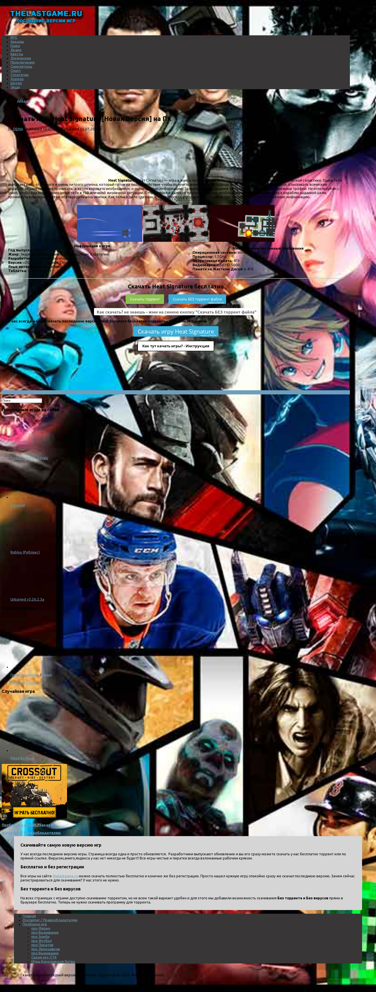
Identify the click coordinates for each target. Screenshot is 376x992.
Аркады (17, 41)
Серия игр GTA (44, 957)
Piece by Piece (22, 758)
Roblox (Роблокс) (25, 552)
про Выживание (45, 932)
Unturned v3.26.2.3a (27, 599)
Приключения (22, 62)
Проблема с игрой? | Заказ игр (29, 825)
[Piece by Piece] (67, 750)
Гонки (15, 46)
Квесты (16, 54)
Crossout (17, 505)
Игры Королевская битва (53, 961)
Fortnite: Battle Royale (29, 458)
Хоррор (17, 79)
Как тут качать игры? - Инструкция (175, 345)
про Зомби (40, 936)
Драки (16, 50)
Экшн (15, 87)
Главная (29, 916)
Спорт (15, 70)
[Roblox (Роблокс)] (27, 544)
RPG (13, 37)
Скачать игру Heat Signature (177, 332)
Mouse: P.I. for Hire (25, 682)
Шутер (16, 83)
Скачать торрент (145, 299)
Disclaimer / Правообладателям (31, 833)
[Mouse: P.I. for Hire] (67, 667)
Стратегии (19, 75)
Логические (20, 58)
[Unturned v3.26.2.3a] (27, 591)
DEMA (18, 129)
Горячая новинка (24, 675)
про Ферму (40, 928)
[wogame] (34, 817)
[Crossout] (27, 497)
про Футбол (41, 941)
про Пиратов (42, 945)
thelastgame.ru (65, 876)
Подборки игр (35, 924)
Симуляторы (21, 66)
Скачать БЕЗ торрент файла (198, 300)
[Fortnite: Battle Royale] (27, 450)
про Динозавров (45, 949)
